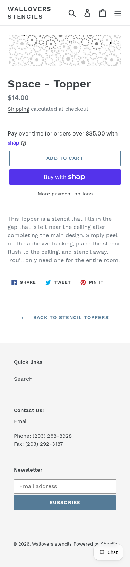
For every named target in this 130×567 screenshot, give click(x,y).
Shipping (18, 109)
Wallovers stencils (30, 12)
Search (23, 378)
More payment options (65, 193)
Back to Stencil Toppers (70, 317)
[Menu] (117, 12)
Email (21, 421)
